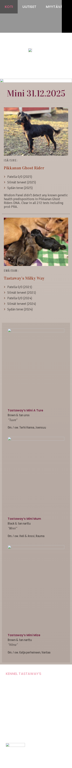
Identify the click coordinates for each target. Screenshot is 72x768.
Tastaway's (36, 42)
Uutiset (29, 6)
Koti (9, 6)
